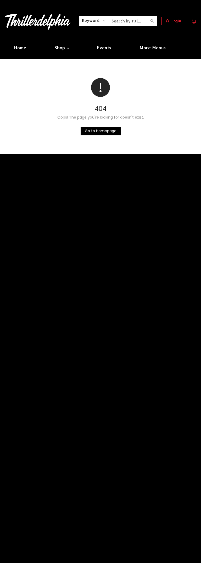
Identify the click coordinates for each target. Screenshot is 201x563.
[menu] (100, 48)
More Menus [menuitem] (152, 47)
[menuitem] (20, 48)
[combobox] (94, 21)
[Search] (152, 21)
